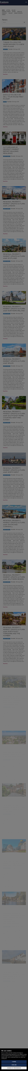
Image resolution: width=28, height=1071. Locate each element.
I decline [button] (14, 1064)
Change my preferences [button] (14, 1067)
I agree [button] (14, 1061)
